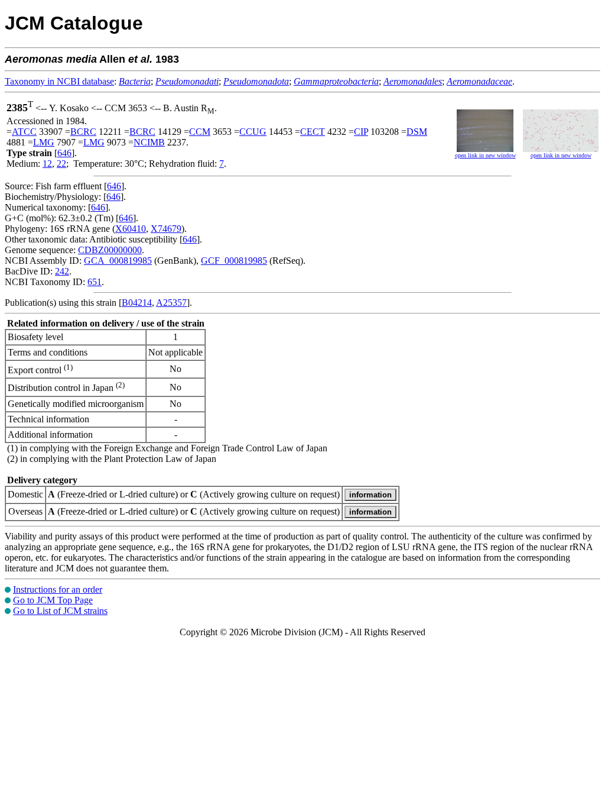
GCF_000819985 (234, 261)
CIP (361, 132)
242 (62, 271)
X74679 (166, 229)
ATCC (24, 132)
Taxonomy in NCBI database (59, 81)
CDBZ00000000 (110, 250)
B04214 (137, 303)
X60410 (130, 229)
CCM (199, 132)
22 (61, 164)
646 (64, 153)
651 (94, 282)
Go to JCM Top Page (53, 600)
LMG (43, 142)
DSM (416, 132)
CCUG (252, 132)
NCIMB (149, 142)
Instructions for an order (57, 589)
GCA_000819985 (118, 261)
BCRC (83, 132)
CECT (312, 132)
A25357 (171, 303)
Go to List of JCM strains (60, 611)
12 (47, 164)
